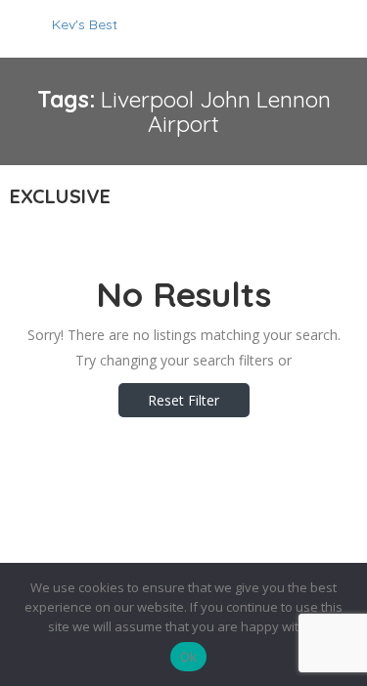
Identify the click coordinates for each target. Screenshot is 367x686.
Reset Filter (183, 400)
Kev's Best (84, 24)
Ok (189, 657)
